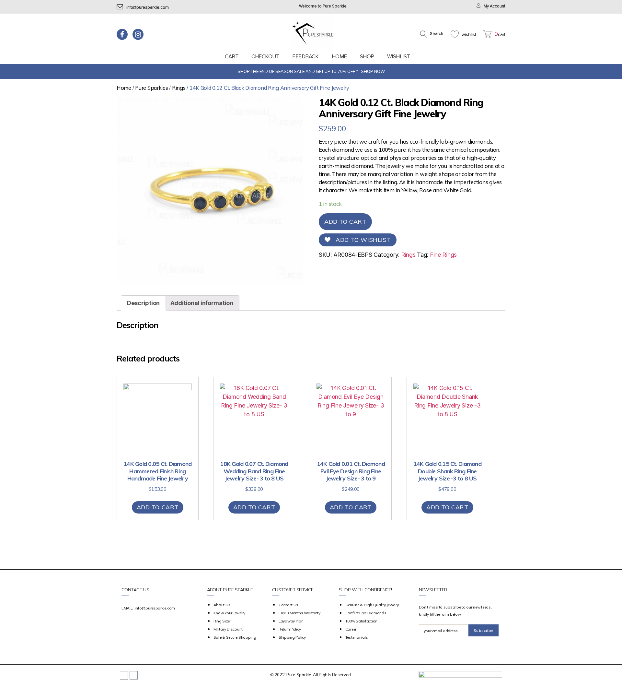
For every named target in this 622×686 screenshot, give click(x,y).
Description (143, 303)
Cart (231, 56)
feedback (305, 56)
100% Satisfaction (361, 621)
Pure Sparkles (151, 87)
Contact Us (288, 604)
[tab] (143, 303)
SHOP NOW (373, 71)
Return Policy (290, 629)
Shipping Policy (292, 637)
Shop (367, 56)
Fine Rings (443, 254)
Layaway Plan (291, 621)
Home (339, 56)
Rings (179, 87)
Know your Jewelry (229, 612)
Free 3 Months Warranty (299, 612)
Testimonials (356, 637)
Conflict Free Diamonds (365, 612)
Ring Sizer (222, 621)
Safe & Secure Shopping (234, 637)
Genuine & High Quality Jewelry (372, 604)
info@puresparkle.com (147, 8)
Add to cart (345, 221)
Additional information (201, 303)
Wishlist (398, 56)
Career (350, 629)
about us (222, 604)
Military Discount (228, 629)
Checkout (265, 56)
